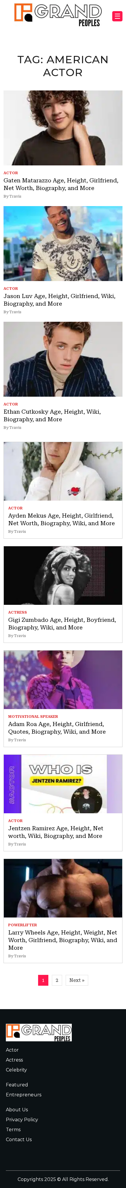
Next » (76, 980)
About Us (17, 1109)
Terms (13, 1129)
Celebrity (16, 1070)
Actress (14, 1060)
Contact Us (19, 1139)
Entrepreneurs (23, 1095)
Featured (17, 1085)
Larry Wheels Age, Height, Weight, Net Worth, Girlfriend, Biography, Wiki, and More (62, 940)
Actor (12, 1050)
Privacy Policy (22, 1119)
